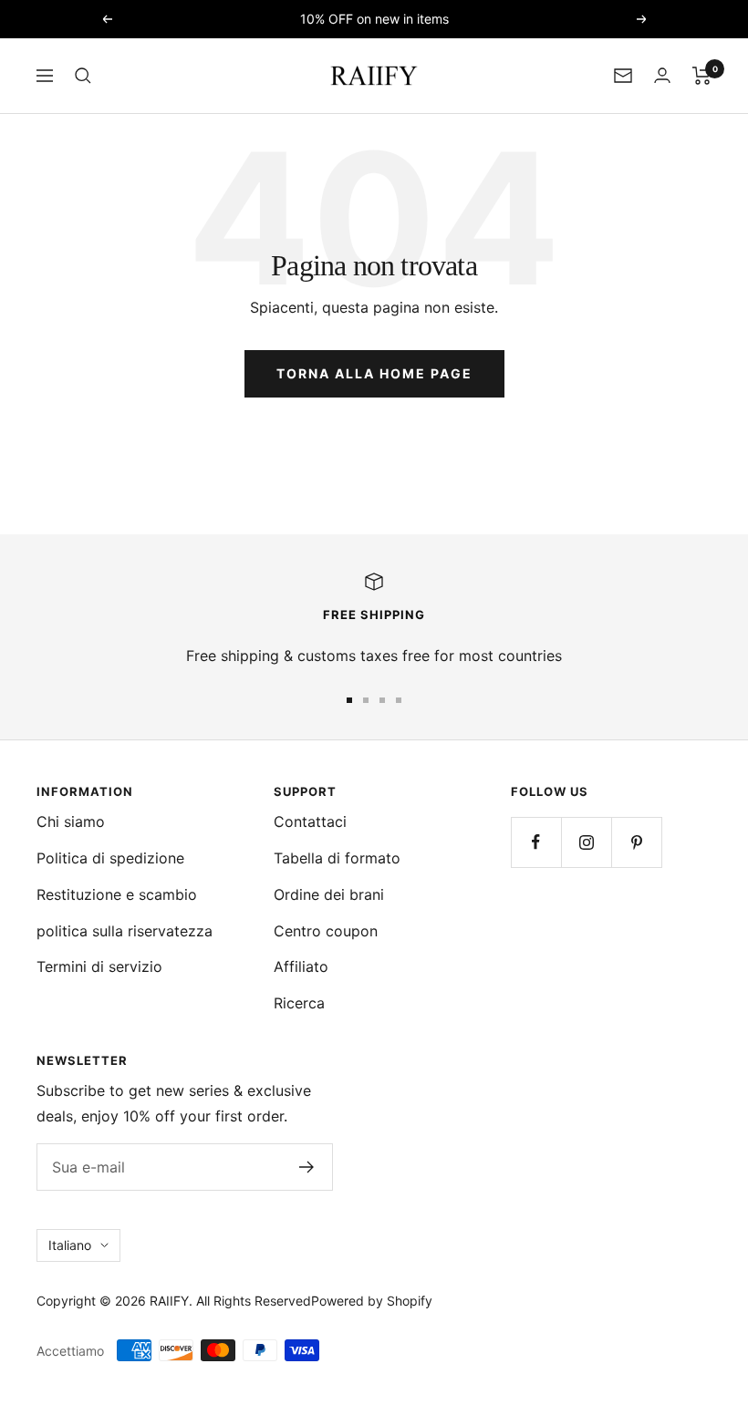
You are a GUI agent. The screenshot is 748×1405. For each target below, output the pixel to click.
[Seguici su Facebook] (536, 842)
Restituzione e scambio (116, 894)
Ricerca (299, 1003)
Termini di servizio (99, 966)
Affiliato (301, 966)
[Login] (662, 75)
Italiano (69, 1245)
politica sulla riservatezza (124, 931)
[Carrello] (702, 76)
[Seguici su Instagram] (586, 842)
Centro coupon (326, 931)
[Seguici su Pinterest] (636, 842)
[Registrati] (307, 1167)
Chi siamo (70, 821)
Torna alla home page (374, 373)
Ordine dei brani (329, 894)
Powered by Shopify (371, 1300)
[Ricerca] (83, 75)
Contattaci (310, 821)
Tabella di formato (337, 858)
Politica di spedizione (110, 858)
